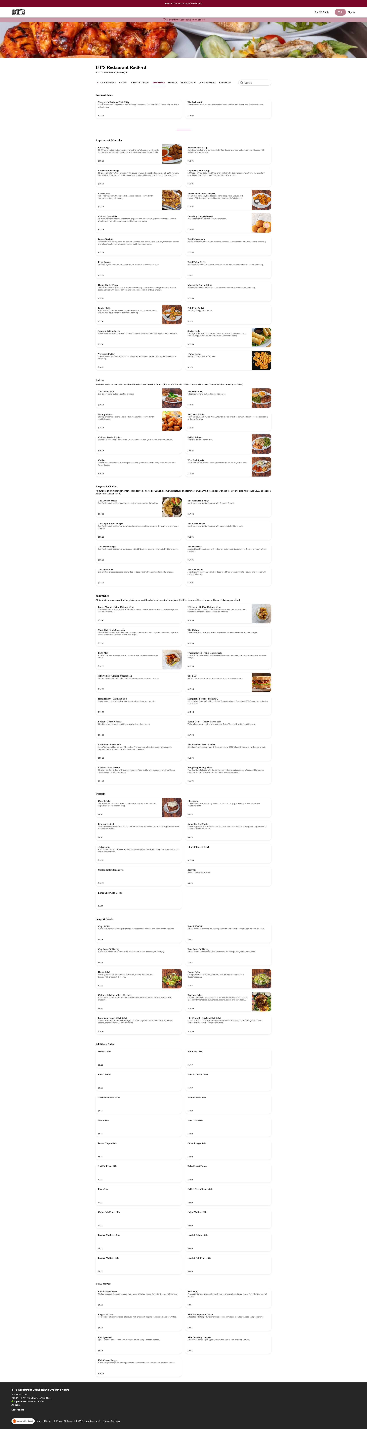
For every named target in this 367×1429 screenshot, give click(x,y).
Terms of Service (44, 1421)
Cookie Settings (112, 1421)
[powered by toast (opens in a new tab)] (23, 1421)
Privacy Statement (65, 1421)
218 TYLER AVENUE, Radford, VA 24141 (31, 1398)
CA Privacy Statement (89, 1421)
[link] (104, 83)
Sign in (351, 12)
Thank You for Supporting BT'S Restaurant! (183, 3)
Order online (17, 1409)
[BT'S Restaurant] (18, 12)
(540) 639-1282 (19, 1394)
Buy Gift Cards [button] (322, 12)
